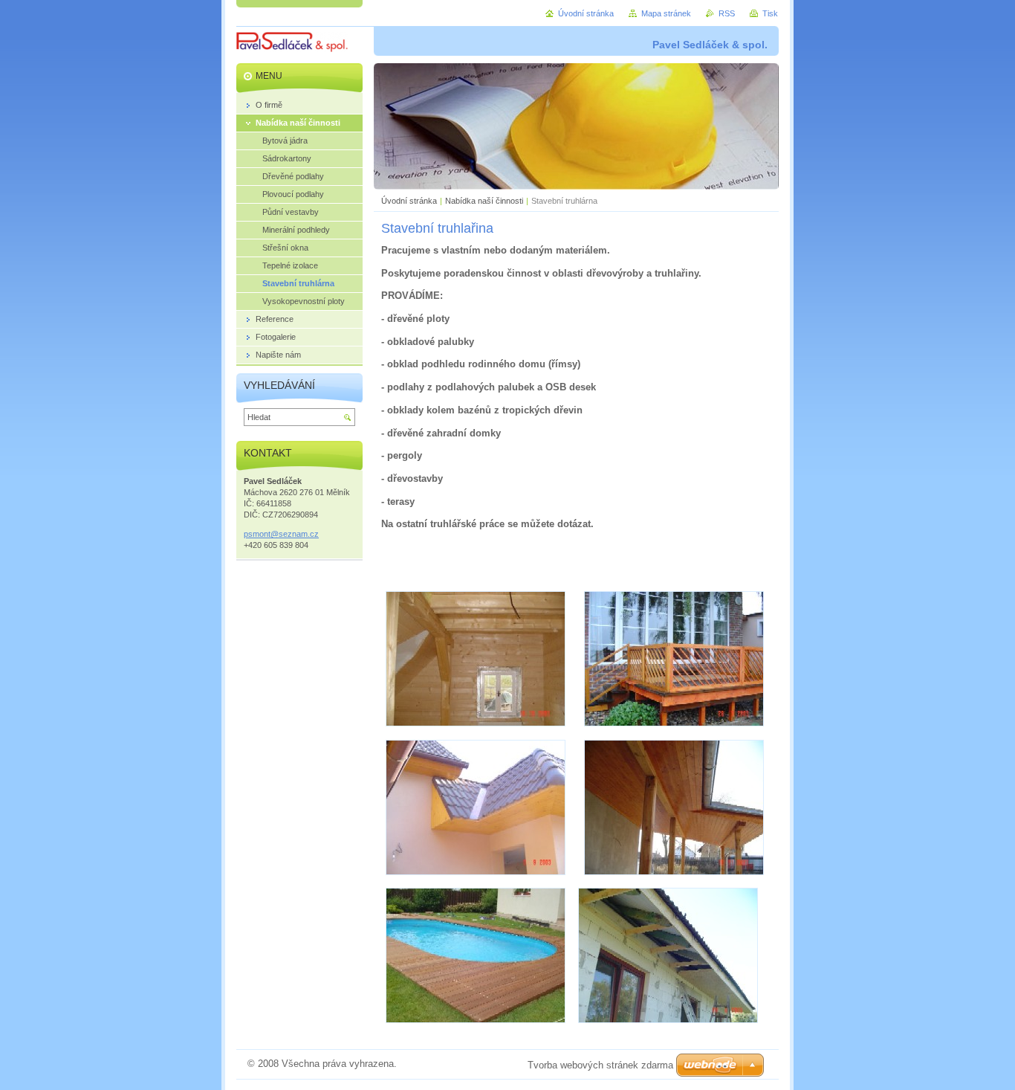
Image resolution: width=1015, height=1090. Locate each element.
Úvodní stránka (409, 200)
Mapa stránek (666, 13)
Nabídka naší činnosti (484, 200)
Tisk (770, 13)
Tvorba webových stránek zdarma (600, 1065)
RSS (727, 13)
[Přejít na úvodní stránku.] (292, 44)
